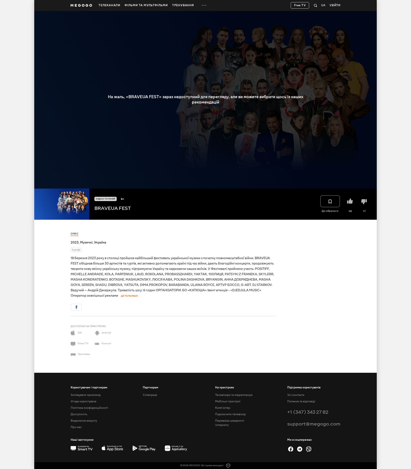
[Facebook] (290, 449)
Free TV (300, 5)
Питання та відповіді (301, 401)
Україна (100, 242)
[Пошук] (315, 5)
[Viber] (308, 449)
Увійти (334, 5)
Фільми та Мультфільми (146, 5)
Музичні (86, 242)
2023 (75, 242)
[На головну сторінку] (81, 5)
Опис (74, 233)
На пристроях (224, 387)
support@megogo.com (313, 424)
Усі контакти (295, 395)
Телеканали (109, 5)
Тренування (183, 5)
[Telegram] (299, 449)
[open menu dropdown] (204, 5)
